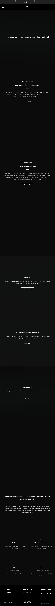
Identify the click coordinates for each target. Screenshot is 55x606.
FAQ (8, 595)
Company (9, 592)
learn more (27, 101)
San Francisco (28, 592)
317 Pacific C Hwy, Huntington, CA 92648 (24, 1)
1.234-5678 (37, 1)
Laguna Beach (27, 595)
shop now (27, 289)
